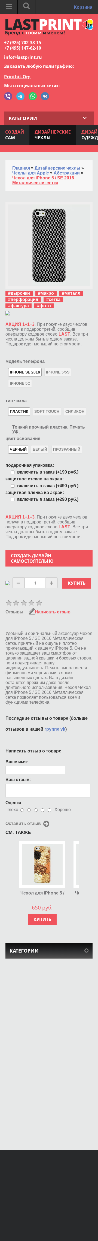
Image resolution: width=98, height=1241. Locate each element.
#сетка (53, 299)
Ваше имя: (16, 762)
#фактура (18, 305)
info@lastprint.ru (23, 57)
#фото (44, 305)
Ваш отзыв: (18, 779)
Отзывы (14, 612)
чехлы (53, 135)
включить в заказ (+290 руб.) (47, 499)
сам (14, 135)
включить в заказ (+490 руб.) (47, 485)
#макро (46, 293)
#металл (71, 293)
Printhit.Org (17, 77)
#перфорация (23, 299)
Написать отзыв (53, 612)
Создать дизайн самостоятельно (32, 558)
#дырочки (19, 293)
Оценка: (14, 802)
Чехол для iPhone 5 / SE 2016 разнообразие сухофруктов (42, 893)
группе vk (54, 729)
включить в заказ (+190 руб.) (47, 472)
